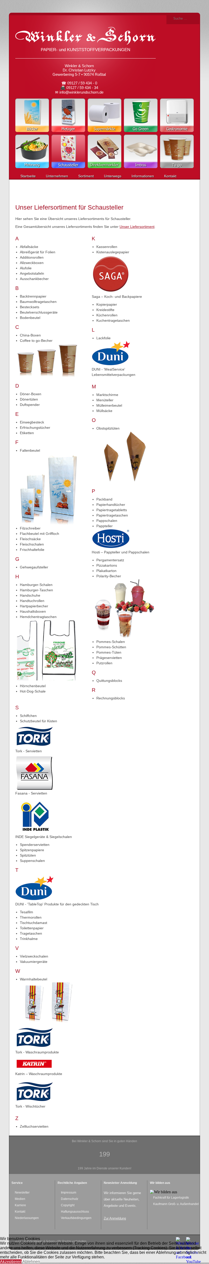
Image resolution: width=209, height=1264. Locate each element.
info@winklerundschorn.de (81, 92)
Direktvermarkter (104, 151)
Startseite (28, 176)
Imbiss (141, 151)
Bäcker (32, 115)
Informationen (143, 176)
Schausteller (68, 151)
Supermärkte (104, 115)
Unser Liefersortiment (137, 227)
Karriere (20, 1205)
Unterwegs (112, 176)
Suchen (169, 18)
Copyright (67, 1205)
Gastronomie (177, 115)
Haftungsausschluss (75, 1211)
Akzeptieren (11, 1261)
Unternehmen (57, 176)
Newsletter (22, 1192)
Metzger (68, 115)
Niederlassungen (27, 1218)
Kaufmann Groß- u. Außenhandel (176, 1204)
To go (177, 151)
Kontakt (170, 176)
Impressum (68, 1192)
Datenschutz (69, 1199)
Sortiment (86, 176)
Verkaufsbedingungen (76, 1218)
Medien (20, 1199)
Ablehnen (31, 1261)
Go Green (141, 115)
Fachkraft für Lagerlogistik (171, 1197)
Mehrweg (32, 151)
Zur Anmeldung (115, 1218)
